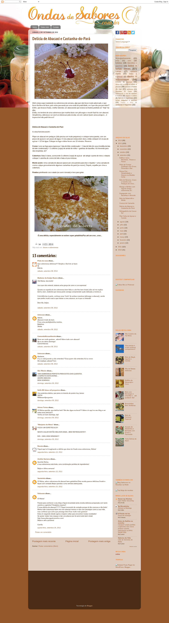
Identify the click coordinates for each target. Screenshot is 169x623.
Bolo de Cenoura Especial (128, 417)
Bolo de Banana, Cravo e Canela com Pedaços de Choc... (127, 182)
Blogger (89, 606)
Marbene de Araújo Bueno (47, 278)
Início (35, 27)
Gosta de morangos (124, 515)
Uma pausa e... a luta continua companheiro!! (130, 347)
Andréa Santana (43, 459)
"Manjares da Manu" (45, 424)
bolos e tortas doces (126, 67)
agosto (122, 222)
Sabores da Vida (124, 538)
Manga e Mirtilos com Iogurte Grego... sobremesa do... (127, 188)
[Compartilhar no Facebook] (50, 244)
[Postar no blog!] (46, 244)
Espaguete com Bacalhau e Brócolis (127, 194)
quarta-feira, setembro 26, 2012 (49, 528)
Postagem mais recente (44, 541)
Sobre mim (45, 27)
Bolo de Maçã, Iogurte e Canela (130, 359)
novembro (124, 149)
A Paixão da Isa (124, 514)
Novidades (125, 84)
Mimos (118, 84)
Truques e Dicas (127, 102)
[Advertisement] (127, 121)
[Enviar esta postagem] (39, 244)
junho (122, 228)
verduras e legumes (124, 105)
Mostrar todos (133, 546)
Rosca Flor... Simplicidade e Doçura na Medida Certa (127, 174)
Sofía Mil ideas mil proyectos (48, 390)
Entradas (118, 82)
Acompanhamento (123, 58)
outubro (123, 152)
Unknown (41, 315)
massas (129, 82)
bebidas (119, 63)
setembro (123, 155)
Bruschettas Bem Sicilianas (130, 404)
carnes (118, 71)
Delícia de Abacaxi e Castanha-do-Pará (61, 38)
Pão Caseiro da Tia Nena (130, 335)
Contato (56, 27)
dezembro (124, 146)
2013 (120, 140)
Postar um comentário (43, 532)
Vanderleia (41, 478)
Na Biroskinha (123, 506)
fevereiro (123, 240)
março (122, 237)
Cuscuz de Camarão (126, 203)
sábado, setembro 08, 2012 (47, 271)
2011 (120, 247)
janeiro (122, 243)
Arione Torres (42, 407)
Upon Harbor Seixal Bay (126, 501)
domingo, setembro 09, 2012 (48, 383)
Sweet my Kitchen (125, 499)
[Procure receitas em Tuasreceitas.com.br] (124, 490)
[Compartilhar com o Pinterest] (52, 244)
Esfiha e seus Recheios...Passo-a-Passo (127, 159)
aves (129, 61)
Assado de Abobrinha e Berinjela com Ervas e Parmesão (130, 430)
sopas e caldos (131, 96)
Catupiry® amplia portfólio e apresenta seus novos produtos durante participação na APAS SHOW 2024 (126, 528)
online (118, 554)
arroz (117, 61)
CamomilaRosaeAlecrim (46, 336)
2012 (120, 143)
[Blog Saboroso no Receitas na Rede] (126, 485)
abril (121, 234)
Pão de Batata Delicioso (130, 369)
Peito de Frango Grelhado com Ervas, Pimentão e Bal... (128, 166)
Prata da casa (42, 261)
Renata (40, 446)
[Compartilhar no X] (48, 244)
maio (122, 231)
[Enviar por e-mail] (43, 244)
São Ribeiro (42, 371)
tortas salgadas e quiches (126, 100)
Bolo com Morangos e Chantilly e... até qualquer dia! (131, 395)
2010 (120, 250)
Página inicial (72, 541)
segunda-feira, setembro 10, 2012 (49, 452)
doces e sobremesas (50, 247)
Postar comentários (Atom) (48, 546)
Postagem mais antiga (99, 541)
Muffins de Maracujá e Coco (129, 382)
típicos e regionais (125, 98)
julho (122, 225)
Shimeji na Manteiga (125, 508)
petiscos (130, 89)
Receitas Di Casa (124, 91)
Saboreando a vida (122, 93)
